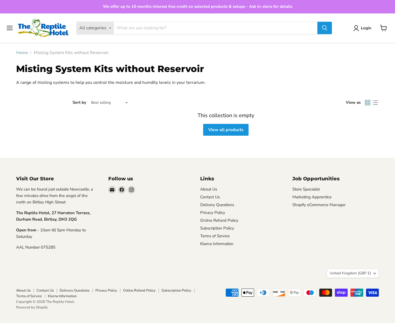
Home (22, 52)
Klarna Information (217, 243)
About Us (208, 189)
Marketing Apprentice (312, 197)
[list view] (375, 102)
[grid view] (367, 102)
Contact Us (210, 197)
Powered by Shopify (32, 307)
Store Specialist (306, 189)
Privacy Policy (212, 212)
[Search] (324, 28)
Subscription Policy (217, 228)
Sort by (79, 102)
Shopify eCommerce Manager (319, 204)
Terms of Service (215, 236)
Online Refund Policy (219, 220)
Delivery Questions (217, 204)
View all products (225, 130)
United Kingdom (350, 273)
